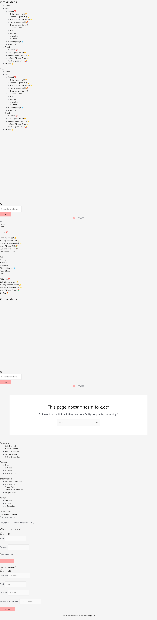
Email (2, 539)
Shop (7, 8)
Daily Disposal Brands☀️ (17, 53)
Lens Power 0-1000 (15, 28)
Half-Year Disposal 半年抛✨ (21, 19)
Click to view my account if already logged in (78, 616)
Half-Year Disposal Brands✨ (19, 58)
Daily (12, 31)
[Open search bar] (1, 205)
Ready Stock (12, 44)
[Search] (5, 214)
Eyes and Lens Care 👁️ (19, 25)
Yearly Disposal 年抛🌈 (19, 22)
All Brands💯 (13, 50)
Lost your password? (8, 567)
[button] (78, 69)
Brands (7, 47)
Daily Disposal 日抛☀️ (18, 14)
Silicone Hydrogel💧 (15, 42)
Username (4, 576)
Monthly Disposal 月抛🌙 (20, 17)
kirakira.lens (8, 2)
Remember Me (7, 554)
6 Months (14, 36)
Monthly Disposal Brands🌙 (18, 55)
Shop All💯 (12, 11)
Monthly (13, 33)
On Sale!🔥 (9, 64)
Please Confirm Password (9, 601)
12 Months (14, 39)
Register (8, 609)
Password (3, 547)
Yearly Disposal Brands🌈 (17, 61)
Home (7, 6)
